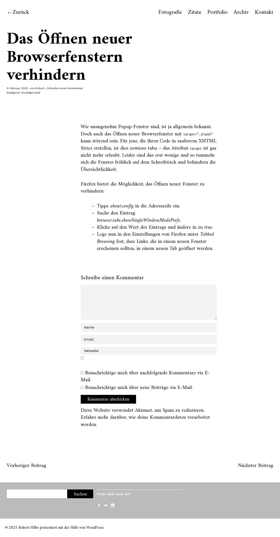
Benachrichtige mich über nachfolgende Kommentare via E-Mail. (145, 376)
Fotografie (170, 12)
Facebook (99, 505)
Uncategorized (30, 92)
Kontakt (264, 12)
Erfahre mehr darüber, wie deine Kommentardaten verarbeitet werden (145, 421)
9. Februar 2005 (17, 88)
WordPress (95, 527)
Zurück (20, 12)
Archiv (241, 12)
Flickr (106, 505)
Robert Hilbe (29, 527)
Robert (40, 88)
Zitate (194, 12)
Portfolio (217, 12)
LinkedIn (113, 505)
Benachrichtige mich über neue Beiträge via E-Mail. (139, 387)
